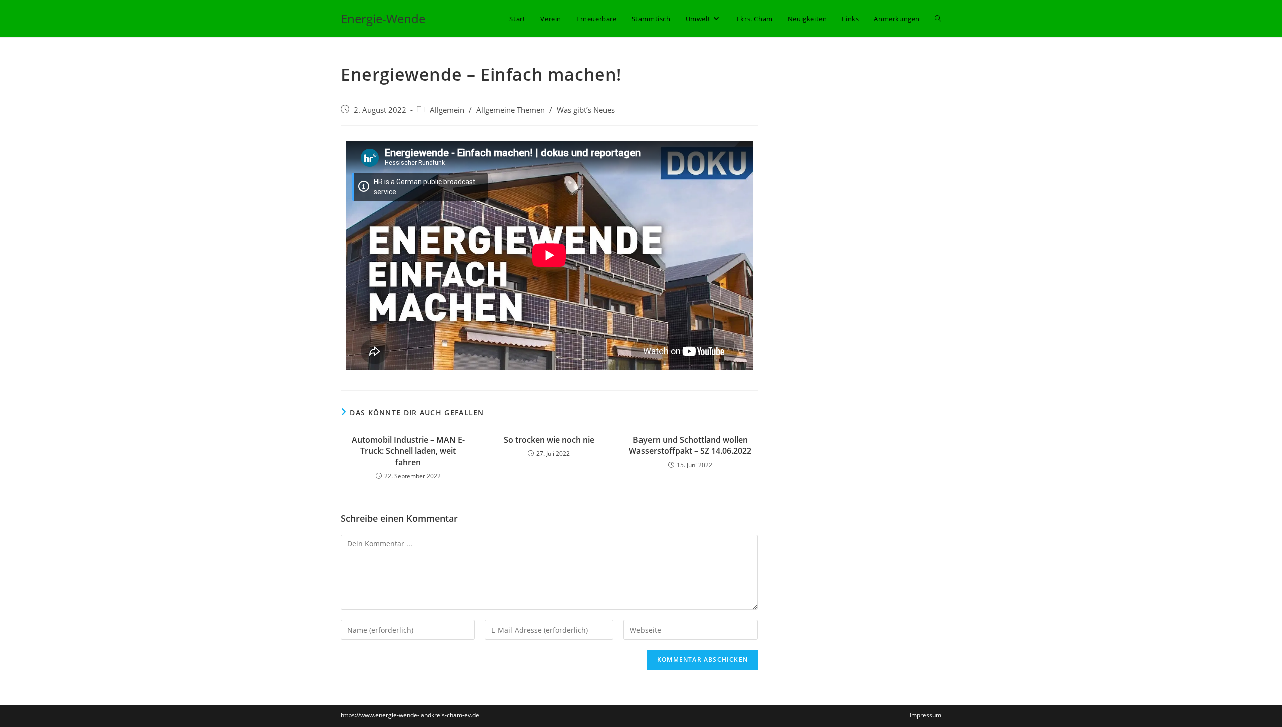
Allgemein (447, 110)
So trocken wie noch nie (549, 439)
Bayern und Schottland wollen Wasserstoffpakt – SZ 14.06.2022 (690, 445)
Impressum (925, 715)
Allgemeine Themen (510, 110)
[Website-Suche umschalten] (938, 18)
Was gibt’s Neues (586, 110)
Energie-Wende (383, 18)
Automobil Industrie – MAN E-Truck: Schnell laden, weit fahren (408, 451)
